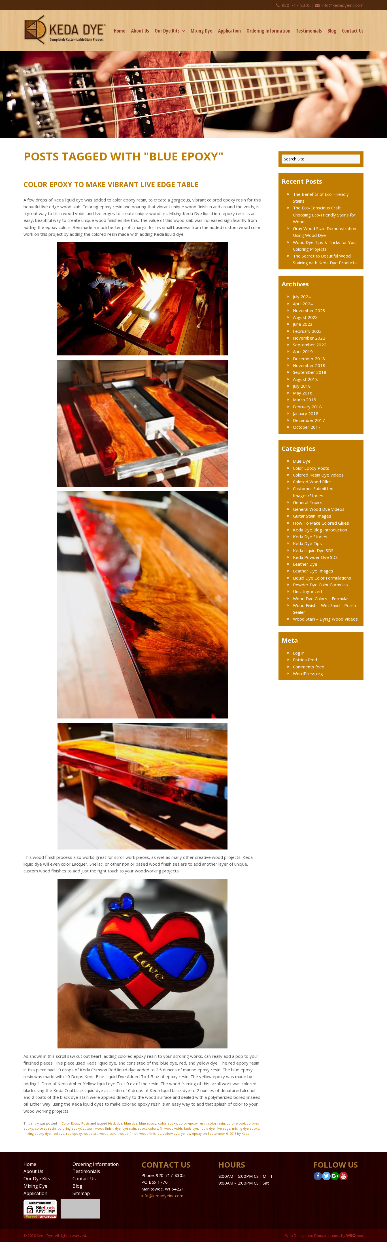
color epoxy (167, 1123)
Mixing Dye (201, 30)
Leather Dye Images (313, 571)
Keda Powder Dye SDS (315, 557)
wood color (108, 1133)
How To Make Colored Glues (321, 523)
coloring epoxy (69, 1128)
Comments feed (308, 667)
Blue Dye (302, 461)
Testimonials (309, 30)
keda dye (191, 1128)
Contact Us (352, 30)
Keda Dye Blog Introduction (320, 530)
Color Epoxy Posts (75, 1123)
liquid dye (207, 1128)
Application (229, 30)
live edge (223, 1128)
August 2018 (305, 379)
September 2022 (309, 344)
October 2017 (307, 427)
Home (120, 30)
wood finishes (150, 1133)
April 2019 (303, 351)
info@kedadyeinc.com (341, 5)
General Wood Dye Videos (319, 509)
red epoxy (74, 1133)
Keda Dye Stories (310, 536)
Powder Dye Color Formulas (320, 584)
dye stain (129, 1128)
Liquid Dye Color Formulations (322, 578)
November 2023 (309, 310)
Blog (332, 30)
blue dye (130, 1123)
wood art (91, 1133)
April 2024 (303, 303)
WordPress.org (308, 673)
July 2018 (302, 386)
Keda (245, 1133)
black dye (115, 1123)
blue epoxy (147, 1123)
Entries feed (305, 659)
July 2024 (302, 296)
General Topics (307, 502)
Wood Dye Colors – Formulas (321, 598)
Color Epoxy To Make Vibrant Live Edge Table (111, 184)
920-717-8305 (296, 5)
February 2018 (307, 406)
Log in (299, 653)
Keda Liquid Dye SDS (313, 550)
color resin (216, 1123)
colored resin (45, 1128)
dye (118, 1128)
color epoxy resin (192, 1123)
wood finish (129, 1133)
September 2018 (309, 372)
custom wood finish (98, 1128)
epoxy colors (148, 1128)
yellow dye (171, 1133)
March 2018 (304, 399)
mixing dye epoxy (245, 1128)
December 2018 (309, 358)
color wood (236, 1123)
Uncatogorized (307, 591)
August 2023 (305, 317)
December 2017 (309, 420)
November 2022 (309, 338)
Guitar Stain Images (312, 516)
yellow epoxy (191, 1133)
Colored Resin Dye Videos (318, 475)
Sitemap (81, 1193)
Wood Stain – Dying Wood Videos (325, 619)
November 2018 (309, 365)
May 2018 (302, 393)
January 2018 (305, 413)
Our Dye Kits (167, 30)
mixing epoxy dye (37, 1133)
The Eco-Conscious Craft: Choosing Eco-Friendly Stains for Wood (324, 214)
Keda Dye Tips (307, 543)
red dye (58, 1133)
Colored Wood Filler (312, 481)
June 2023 (302, 324)
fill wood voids (171, 1128)
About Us (140, 30)
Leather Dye (305, 564)
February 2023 (307, 331)
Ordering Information (268, 30)
